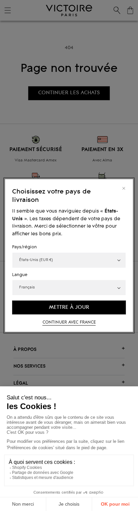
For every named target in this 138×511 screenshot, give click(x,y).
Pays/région (24, 247)
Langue (19, 275)
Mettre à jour (69, 307)
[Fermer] (124, 188)
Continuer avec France (69, 323)
